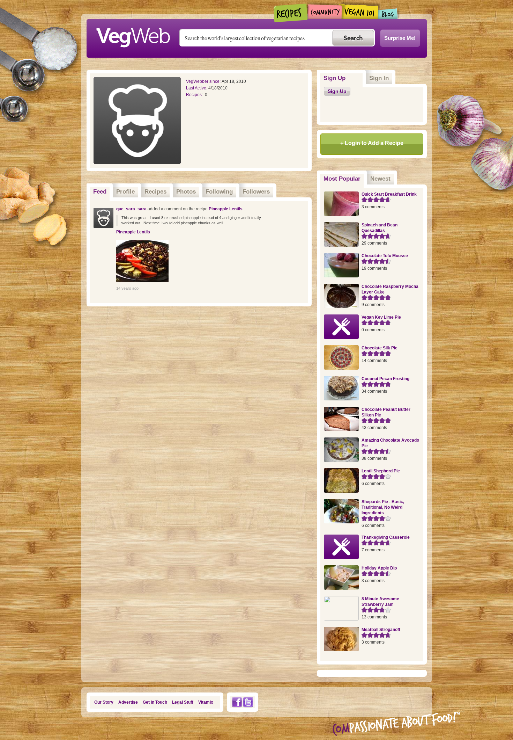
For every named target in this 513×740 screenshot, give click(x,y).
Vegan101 (360, 11)
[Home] (133, 35)
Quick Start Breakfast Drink (389, 194)
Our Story (103, 702)
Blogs (388, 13)
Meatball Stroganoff (381, 629)
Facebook (236, 702)
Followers (256, 191)
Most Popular (344, 178)
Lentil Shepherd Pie (381, 471)
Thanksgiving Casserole (386, 537)
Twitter (248, 702)
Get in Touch (155, 702)
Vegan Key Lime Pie (381, 317)
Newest (380, 178)
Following (219, 191)
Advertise (128, 702)
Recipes (291, 12)
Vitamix (205, 702)
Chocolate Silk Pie (379, 348)
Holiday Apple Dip (379, 568)
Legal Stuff (182, 702)
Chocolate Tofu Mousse (385, 255)
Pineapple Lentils (226, 208)
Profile (125, 191)
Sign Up (334, 78)
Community (325, 11)
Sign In (379, 78)
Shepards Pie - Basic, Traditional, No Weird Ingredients (383, 507)
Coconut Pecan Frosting (385, 378)
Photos (186, 191)
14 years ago (127, 288)
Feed (99, 191)
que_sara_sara (131, 208)
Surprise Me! (400, 38)
